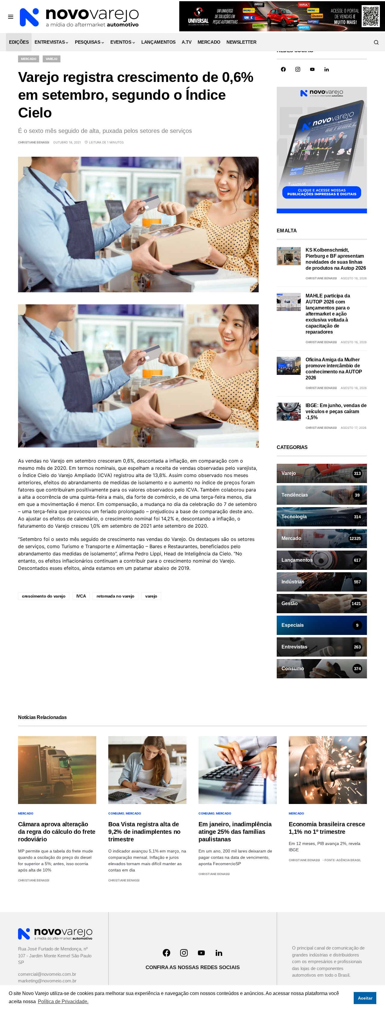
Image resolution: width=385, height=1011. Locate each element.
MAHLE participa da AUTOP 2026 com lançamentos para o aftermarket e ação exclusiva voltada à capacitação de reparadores (328, 313)
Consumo (116, 813)
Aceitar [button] (365, 998)
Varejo (51, 59)
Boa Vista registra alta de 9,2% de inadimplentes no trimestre (144, 832)
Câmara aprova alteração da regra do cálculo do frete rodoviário (56, 832)
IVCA (81, 596)
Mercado (28, 59)
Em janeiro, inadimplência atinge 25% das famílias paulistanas (235, 832)
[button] (11, 16)
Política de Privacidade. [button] (63, 1001)
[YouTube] (312, 69)
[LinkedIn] (326, 69)
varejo (151, 596)
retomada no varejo (115, 596)
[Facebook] (283, 69)
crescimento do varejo (44, 596)
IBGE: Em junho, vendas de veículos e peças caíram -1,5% (336, 411)
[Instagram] (297, 69)
